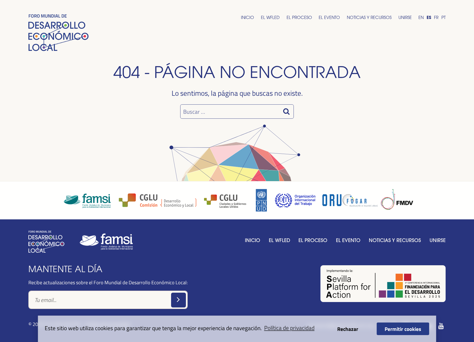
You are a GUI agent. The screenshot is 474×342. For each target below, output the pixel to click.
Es (429, 17)
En (421, 17)
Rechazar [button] (347, 328)
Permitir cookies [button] (403, 328)
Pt (443, 17)
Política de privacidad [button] (289, 328)
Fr (436, 17)
